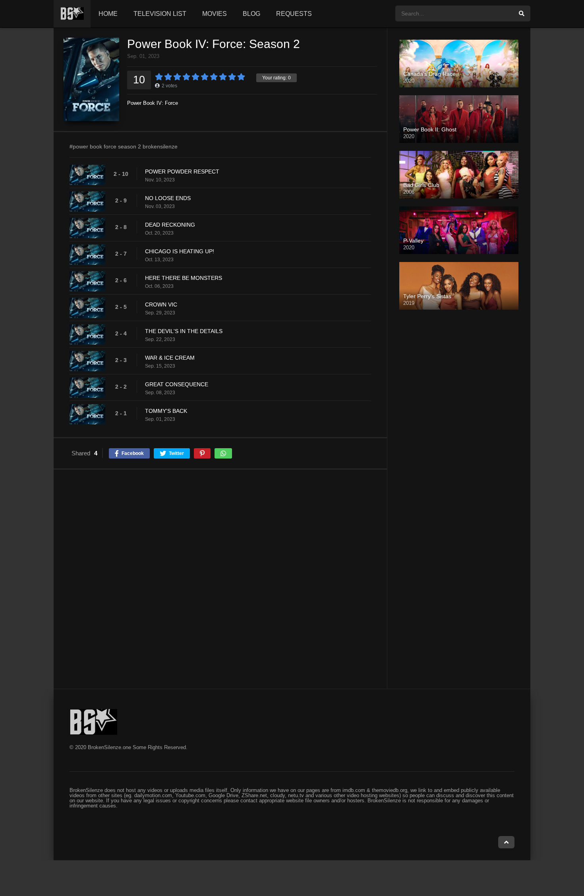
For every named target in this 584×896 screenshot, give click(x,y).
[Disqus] (220, 579)
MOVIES (214, 13)
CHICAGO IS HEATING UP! (179, 251)
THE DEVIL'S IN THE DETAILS (183, 331)
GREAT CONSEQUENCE (176, 384)
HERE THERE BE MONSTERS (183, 278)
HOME (108, 13)
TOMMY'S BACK (166, 411)
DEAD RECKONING (170, 225)
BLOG (251, 13)
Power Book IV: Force (152, 103)
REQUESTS (294, 13)
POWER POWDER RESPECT (182, 171)
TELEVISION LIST (159, 13)
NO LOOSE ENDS (168, 198)
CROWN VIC (161, 304)
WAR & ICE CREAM (170, 358)
